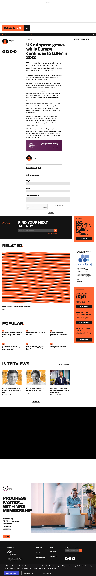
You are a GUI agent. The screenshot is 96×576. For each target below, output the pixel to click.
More (64, 364)
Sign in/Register (53, 28)
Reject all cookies (28, 573)
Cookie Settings (47, 573)
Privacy (52, 547)
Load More (36, 401)
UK (39, 167)
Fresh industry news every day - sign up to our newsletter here (18, 35)
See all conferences (84, 322)
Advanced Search (52, 233)
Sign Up (84, 238)
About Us (38, 552)
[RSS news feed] (11, 52)
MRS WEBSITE (53, 556)
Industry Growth (31, 167)
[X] (7, 52)
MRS (47, 28)
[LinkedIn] (3, 52)
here (54, 568)
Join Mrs (38, 555)
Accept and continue (11, 573)
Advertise (38, 550)
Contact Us (39, 547)
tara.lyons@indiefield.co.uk (85, 269)
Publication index (40, 557)
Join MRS (6, 536)
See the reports (84, 339)
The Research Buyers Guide (6, 222)
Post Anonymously (59, 205)
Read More (56, 147)
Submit (51, 212)
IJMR (51, 553)
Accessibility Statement (53, 550)
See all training (84, 306)
